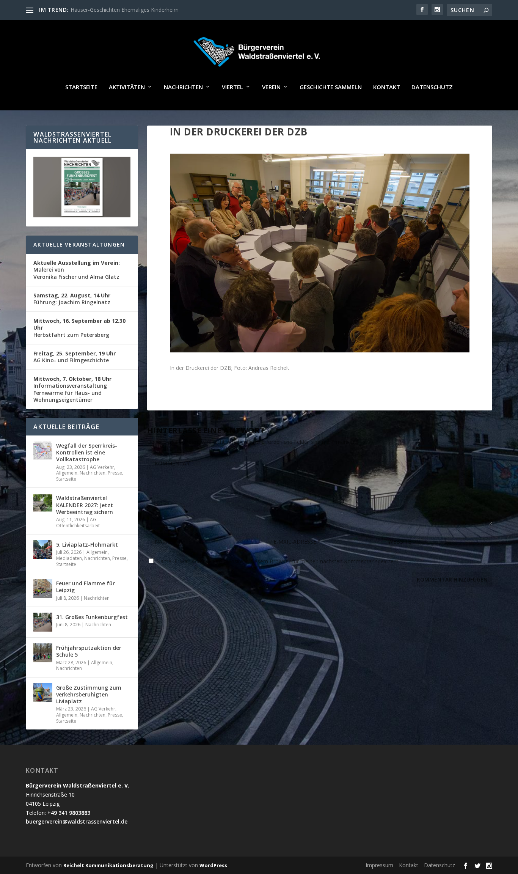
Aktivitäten (127, 87)
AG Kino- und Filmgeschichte (74, 357)
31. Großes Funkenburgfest (92, 617)
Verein (271, 87)
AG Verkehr (102, 467)
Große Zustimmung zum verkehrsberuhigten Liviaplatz (88, 694)
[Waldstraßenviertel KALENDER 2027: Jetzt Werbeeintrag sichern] (42, 503)
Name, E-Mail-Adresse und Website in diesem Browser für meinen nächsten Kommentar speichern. (278, 561)
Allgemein (66, 473)
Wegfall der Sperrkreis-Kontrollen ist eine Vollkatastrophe (86, 452)
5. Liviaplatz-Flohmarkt (87, 544)
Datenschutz (432, 87)
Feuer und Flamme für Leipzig (85, 587)
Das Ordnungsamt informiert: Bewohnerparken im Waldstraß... (147, 9)
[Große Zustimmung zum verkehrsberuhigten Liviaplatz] (42, 692)
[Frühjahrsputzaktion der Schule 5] (42, 652)
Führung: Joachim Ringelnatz (71, 299)
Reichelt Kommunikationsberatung (108, 865)
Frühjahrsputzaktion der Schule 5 (88, 651)
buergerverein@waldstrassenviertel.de (76, 821)
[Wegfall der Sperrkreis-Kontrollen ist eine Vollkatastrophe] (42, 450)
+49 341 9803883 (68, 812)
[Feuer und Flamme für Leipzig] (42, 588)
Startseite (81, 87)
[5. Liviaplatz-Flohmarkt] (42, 549)
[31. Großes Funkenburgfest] (42, 622)
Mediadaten (69, 558)
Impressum (379, 865)
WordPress (213, 865)
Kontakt (386, 87)
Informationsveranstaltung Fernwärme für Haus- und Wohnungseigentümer (72, 389)
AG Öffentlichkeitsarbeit (78, 522)
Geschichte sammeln (331, 87)
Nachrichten (183, 87)
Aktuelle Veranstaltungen (79, 244)
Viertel (232, 87)
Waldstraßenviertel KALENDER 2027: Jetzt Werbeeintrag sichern (84, 504)
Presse (115, 473)
